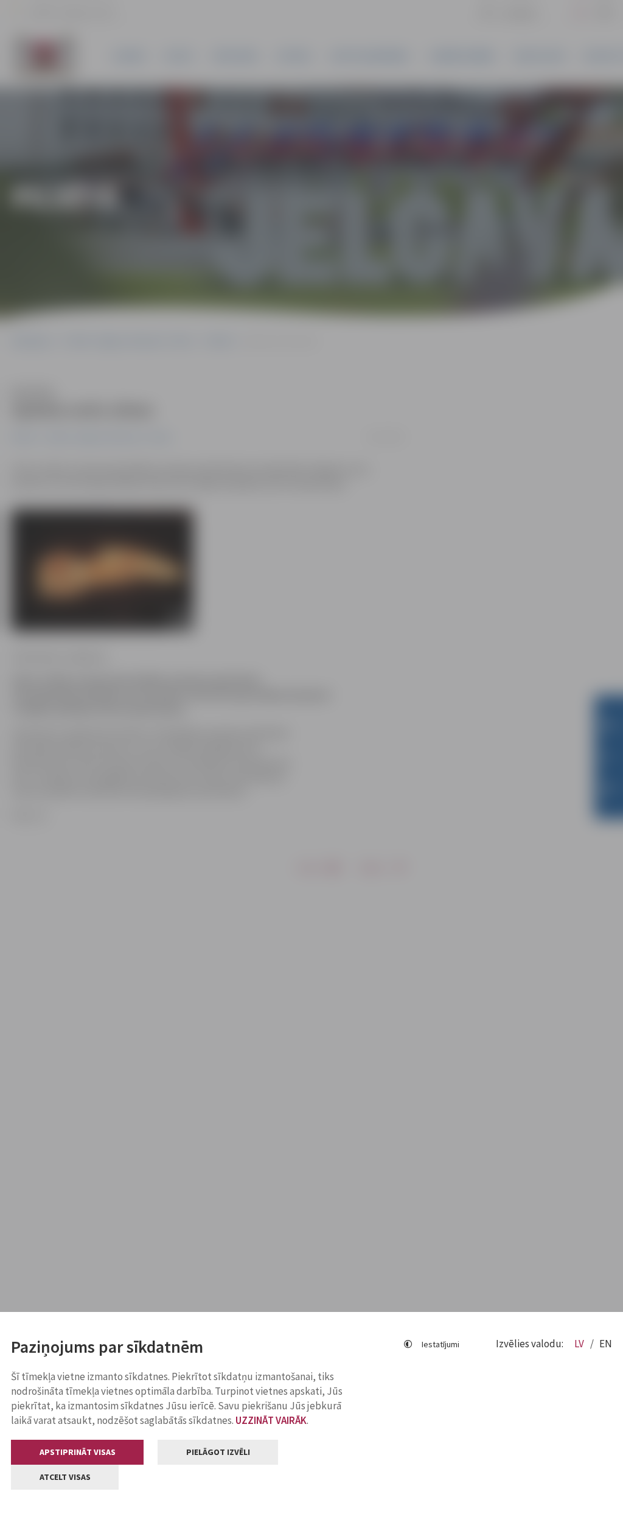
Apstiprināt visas (78, 1451)
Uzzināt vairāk (271, 1420)
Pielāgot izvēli (218, 1451)
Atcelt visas (65, 1476)
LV (580, 1343)
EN (605, 1343)
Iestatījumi (440, 1344)
